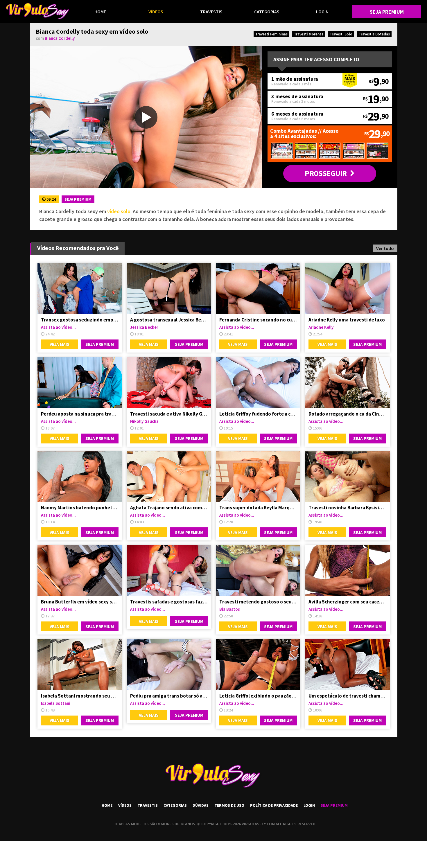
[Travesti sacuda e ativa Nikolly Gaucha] (169, 382)
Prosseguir (326, 173)
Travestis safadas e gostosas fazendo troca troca (169, 602)
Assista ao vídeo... (58, 327)
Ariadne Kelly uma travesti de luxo (346, 320)
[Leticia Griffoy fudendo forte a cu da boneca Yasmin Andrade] (258, 382)
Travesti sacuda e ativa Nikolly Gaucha (169, 414)
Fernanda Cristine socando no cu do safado (258, 320)
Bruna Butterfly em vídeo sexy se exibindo (80, 602)
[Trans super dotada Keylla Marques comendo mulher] (258, 476)
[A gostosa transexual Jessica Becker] (169, 288)
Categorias (266, 12)
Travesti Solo (341, 34)
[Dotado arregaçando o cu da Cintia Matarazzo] (347, 382)
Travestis (211, 12)
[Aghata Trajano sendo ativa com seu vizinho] (169, 476)
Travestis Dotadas (374, 34)
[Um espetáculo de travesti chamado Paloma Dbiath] (347, 664)
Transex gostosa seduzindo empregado (80, 320)
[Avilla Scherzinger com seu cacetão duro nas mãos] (347, 570)
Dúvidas (201, 805)
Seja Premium (387, 11)
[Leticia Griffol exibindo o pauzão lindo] (258, 664)
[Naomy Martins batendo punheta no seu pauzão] (79, 476)
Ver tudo (385, 248)
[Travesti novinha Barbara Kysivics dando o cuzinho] (347, 476)
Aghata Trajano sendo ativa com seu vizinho (169, 507)
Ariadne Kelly (320, 327)
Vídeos (155, 12)
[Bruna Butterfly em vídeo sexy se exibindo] (79, 570)
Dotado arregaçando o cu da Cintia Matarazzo (347, 414)
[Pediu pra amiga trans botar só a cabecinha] (169, 664)
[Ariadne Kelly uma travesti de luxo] (347, 288)
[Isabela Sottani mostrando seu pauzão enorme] (79, 664)
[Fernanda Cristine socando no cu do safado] (258, 288)
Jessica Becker (144, 327)
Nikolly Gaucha (144, 421)
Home (100, 12)
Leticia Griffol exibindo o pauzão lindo (258, 696)
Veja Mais (59, 344)
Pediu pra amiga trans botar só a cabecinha (169, 696)
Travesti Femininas (271, 34)
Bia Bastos (229, 609)
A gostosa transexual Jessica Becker (169, 320)
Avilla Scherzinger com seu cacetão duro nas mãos (347, 602)
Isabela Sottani (55, 703)
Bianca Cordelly (60, 38)
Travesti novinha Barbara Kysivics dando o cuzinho (347, 507)
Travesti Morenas (308, 34)
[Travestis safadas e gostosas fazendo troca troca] (169, 570)
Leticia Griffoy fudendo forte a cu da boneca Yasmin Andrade (258, 414)
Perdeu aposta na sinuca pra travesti (80, 414)
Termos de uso (229, 805)
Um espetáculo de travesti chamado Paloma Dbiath (347, 696)
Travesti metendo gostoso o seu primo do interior (258, 602)
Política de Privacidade (274, 805)
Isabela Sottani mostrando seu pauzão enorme (80, 696)
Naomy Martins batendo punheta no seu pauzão (80, 507)
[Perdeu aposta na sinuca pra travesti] (79, 382)
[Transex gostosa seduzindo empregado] (79, 288)
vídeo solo (118, 211)
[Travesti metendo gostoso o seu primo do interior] (258, 570)
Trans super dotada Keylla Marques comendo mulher (258, 507)
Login (322, 12)
